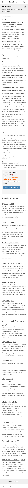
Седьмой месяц (8, 282)
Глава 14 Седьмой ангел (12, 263)
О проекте (10, 481)
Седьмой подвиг (9, 341)
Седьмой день (8, 300)
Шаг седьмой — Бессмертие (9, 380)
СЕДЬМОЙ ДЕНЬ (9, 402)
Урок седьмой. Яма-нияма (13, 321)
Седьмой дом (7, 422)
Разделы (16, 481)
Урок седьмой (8, 203)
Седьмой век (7, 360)
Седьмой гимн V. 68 (10, 441)
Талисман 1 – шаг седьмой (13, 459)
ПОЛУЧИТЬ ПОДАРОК (11, 187)
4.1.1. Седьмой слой (10, 242)
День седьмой (8, 222)
